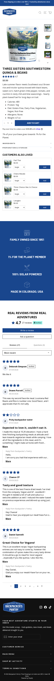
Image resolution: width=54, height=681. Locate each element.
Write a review (27, 330)
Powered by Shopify (27, 678)
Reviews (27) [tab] (15, 345)
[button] (9, 76)
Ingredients (9, 143)
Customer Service (13, 647)
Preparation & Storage (15, 148)
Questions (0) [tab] (39, 345)
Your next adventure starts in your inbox (24, 622)
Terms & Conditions (14, 668)
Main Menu (8, 654)
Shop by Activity (13, 661)
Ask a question (27, 336)
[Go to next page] (43, 586)
